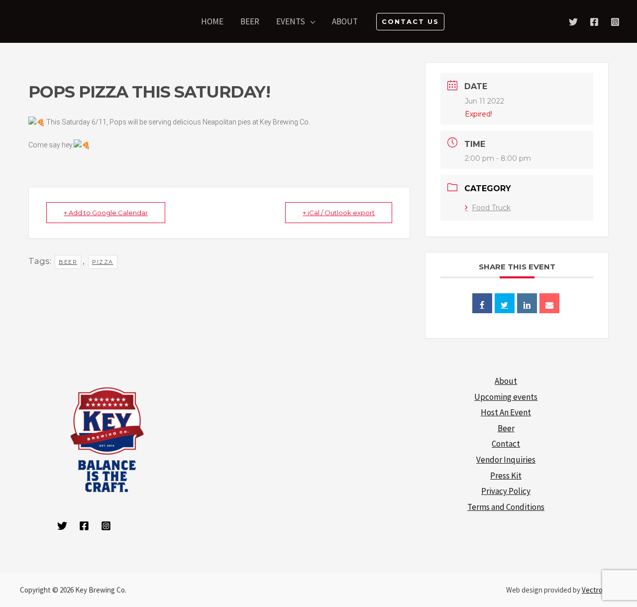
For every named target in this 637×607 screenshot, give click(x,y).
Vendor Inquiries (505, 459)
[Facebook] (594, 21)
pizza (102, 261)
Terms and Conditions (505, 506)
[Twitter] (573, 21)
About (506, 380)
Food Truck (491, 207)
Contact (506, 443)
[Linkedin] (527, 303)
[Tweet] (505, 303)
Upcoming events (505, 396)
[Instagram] (615, 21)
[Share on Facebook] (482, 303)
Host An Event (506, 412)
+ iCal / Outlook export (339, 213)
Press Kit (506, 475)
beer (68, 261)
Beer (506, 428)
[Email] (549, 303)
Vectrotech (599, 590)
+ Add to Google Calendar (106, 213)
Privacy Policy (506, 491)
